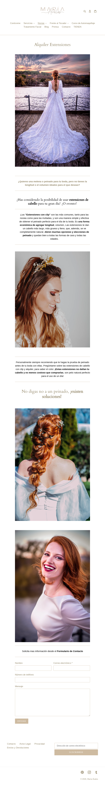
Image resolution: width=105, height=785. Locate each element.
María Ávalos (92, 779)
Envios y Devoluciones (18, 747)
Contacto (11, 744)
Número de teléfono (24, 674)
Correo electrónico (63, 663)
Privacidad (39, 744)
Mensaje (19, 686)
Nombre (19, 663)
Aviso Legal (25, 744)
